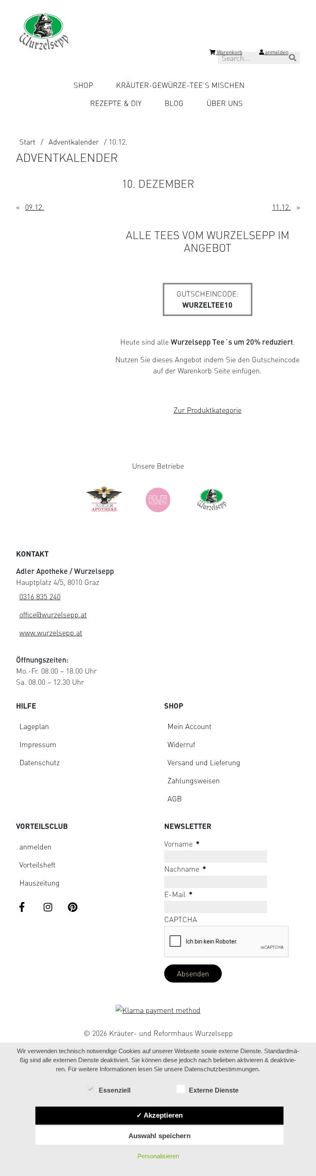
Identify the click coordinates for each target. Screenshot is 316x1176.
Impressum (37, 744)
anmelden (35, 846)
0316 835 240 (39, 596)
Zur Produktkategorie (208, 409)
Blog (174, 103)
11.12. (281, 207)
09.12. (34, 207)
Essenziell (114, 1090)
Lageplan (34, 726)
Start (27, 141)
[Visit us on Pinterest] (74, 908)
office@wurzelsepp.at (53, 614)
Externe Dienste (214, 1090)
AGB (174, 798)
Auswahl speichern (159, 1135)
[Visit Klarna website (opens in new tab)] (158, 1010)
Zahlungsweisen (193, 780)
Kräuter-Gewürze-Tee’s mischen (180, 85)
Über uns (225, 103)
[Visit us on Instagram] (49, 908)
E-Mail (178, 894)
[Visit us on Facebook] (25, 908)
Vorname (182, 843)
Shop (83, 85)
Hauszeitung (39, 882)
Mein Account (189, 726)
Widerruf (181, 744)
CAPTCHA (180, 919)
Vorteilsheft (37, 864)
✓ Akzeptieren (159, 1115)
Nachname (185, 868)
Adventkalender (74, 141)
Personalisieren (158, 1156)
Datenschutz (39, 762)
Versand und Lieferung (203, 762)
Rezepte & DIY (116, 103)
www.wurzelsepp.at (50, 632)
